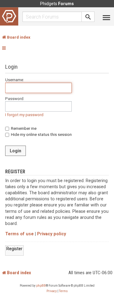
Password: (14, 98)
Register (14, 248)
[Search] (88, 17)
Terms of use (19, 234)
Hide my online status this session (41, 134)
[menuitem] (52, 291)
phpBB (41, 285)
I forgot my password (24, 114)
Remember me (23, 128)
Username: (14, 80)
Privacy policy (51, 234)
